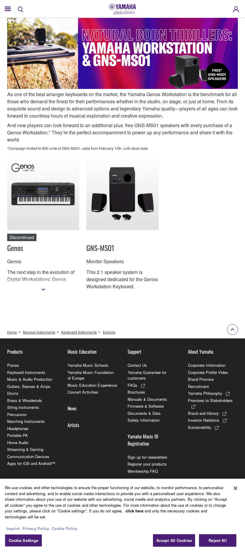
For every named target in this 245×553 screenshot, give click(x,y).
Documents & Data (144, 413)
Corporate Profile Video (208, 372)
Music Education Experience (92, 385)
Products (15, 351)
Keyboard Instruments (79, 332)
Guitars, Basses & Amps (28, 386)
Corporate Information (206, 365)
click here (134, 511)
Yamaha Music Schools (88, 365)
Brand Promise (201, 379)
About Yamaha (200, 351)
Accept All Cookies (174, 540)
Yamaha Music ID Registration (143, 440)
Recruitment (198, 386)
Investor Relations (203, 420)
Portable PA (17, 435)
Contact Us (137, 365)
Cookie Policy (64, 528)
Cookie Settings (24, 540)
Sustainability (199, 427)
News (72, 408)
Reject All (217, 540)
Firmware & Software (146, 406)
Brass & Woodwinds (24, 400)
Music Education (82, 351)
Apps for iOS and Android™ (31, 463)
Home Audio (17, 442)
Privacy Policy (35, 528)
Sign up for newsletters (147, 457)
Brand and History (203, 413)
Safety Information (144, 420)
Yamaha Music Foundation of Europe (91, 375)
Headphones (18, 428)
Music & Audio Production (29, 379)
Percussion (17, 414)
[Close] (235, 488)
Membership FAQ (143, 471)
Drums (13, 393)
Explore (109, 332)
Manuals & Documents (147, 399)
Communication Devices (28, 456)
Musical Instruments (39, 332)
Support (134, 351)
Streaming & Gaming (25, 449)
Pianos (13, 365)
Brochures (136, 392)
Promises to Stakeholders (210, 400)
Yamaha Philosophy (205, 393)
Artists (73, 425)
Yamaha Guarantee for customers (147, 375)
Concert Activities (83, 392)
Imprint (13, 528)
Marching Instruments (26, 421)
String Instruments (23, 407)
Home (12, 332)
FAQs (132, 385)
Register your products (147, 464)
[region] (122, 516)
